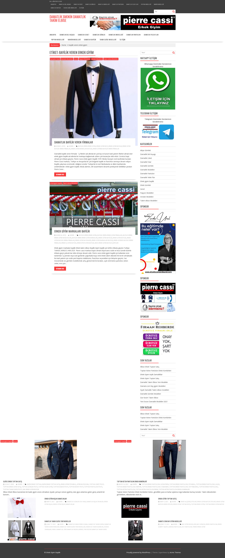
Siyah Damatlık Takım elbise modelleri (154, 390)
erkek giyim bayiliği (105, 238)
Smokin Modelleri (159, 4)
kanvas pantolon (175, 527)
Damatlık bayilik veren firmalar (73, 142)
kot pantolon (187, 527)
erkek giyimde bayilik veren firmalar (106, 149)
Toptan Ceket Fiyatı (97, 484)
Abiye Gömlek (145, 150)
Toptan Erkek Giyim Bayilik (214, 504)
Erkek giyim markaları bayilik (72, 231)
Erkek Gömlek (145, 185)
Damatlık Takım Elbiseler (94, 527)
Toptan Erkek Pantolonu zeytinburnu (183, 487)
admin (71, 146)
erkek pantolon (211, 524)
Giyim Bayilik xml (83, 484)
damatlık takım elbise (96, 524)
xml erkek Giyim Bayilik (31, 489)
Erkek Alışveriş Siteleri (188, 501)
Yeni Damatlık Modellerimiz (73, 529)
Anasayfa (53, 4)
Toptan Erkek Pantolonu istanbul (182, 484)
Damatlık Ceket (78, 4)
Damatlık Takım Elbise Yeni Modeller (154, 382)
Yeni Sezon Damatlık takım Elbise (95, 529)
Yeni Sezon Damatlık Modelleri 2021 (154, 401)
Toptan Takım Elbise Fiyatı (12, 489)
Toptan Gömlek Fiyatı (30, 487)
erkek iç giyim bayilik (68, 243)
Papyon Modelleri (146, 4)
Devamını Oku (60, 174)
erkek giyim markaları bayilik (81, 149)
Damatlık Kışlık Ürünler (94, 501)
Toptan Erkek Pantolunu (208, 487)
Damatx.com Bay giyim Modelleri (152, 386)
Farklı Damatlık (57, 529)
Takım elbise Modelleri (70, 8)
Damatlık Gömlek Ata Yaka (76, 501)
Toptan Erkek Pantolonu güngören (155, 484)
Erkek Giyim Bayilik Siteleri (206, 501)
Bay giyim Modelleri (189, 524)
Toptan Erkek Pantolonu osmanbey (155, 487)
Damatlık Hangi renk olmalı (78, 524)
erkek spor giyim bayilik (85, 243)
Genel (76, 59)
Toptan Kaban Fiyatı (60, 487)
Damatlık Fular (145, 162)
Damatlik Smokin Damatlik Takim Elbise (68, 18)
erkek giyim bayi (102, 146)
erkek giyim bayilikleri (83, 240)
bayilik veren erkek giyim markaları (85, 238)
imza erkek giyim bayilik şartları (106, 243)
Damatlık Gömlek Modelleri (150, 394)
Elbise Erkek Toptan (34, 484)
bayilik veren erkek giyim (87, 146)
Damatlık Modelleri (104, 4)
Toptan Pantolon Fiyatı (93, 487)
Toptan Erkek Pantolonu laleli (207, 484)
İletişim (81, 8)
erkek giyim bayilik (115, 146)
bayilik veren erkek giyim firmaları (109, 235)
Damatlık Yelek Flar (132, 4)
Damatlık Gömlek (90, 4)
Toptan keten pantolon (126, 489)
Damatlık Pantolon (118, 4)
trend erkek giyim (199, 527)
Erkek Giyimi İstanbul (68, 484)
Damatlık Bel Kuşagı (65, 4)
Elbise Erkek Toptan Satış (149, 367)
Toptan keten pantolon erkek (147, 489)
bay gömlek (201, 524)
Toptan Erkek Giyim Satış (12, 487)
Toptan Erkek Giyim (198, 504)
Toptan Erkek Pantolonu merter (129, 487)
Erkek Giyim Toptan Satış (149, 378)
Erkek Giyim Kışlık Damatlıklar (151, 374)
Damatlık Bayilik (56, 8)
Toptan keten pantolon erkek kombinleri (174, 489)
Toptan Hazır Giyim (45, 487)
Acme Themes (175, 552)
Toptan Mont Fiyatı (76, 487)
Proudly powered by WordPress (138, 552)
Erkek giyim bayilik (56, 183)
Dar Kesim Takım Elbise (149, 398)
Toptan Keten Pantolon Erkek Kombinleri (155, 371)
